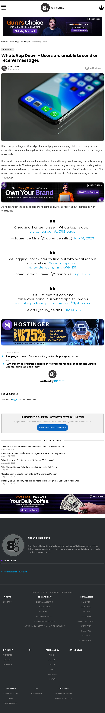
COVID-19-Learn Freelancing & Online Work (44, 626)
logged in (16, 399)
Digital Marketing (44, 602)
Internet (8, 650)
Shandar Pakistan (63, 698)
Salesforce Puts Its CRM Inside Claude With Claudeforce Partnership (32, 446)
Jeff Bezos (86, 616)
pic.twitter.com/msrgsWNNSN (52, 267)
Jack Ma (86, 611)
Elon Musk (86, 606)
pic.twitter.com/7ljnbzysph (67, 303)
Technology (52, 650)
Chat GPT (52, 659)
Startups (11, 689)
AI (30, 650)
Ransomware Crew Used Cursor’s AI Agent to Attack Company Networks (34, 453)
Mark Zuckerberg (86, 621)
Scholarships (10, 703)
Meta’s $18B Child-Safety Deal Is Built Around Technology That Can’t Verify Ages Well (40, 481)
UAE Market (44, 606)
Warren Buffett (86, 640)
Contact (7, 602)
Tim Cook (85, 635)
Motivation (86, 597)
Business (64, 689)
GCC (37, 689)
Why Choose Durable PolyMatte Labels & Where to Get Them (29, 467)
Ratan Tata (86, 626)
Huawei (52, 679)
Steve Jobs (86, 631)
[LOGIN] (101, 7)
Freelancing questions (44, 621)
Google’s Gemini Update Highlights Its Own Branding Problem (29, 474)
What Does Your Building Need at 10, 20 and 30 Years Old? (27, 460)
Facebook (7, 664)
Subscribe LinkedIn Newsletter (52, 427)
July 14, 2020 (83, 238)
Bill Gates (85, 602)
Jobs (10, 698)
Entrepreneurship (63, 693)
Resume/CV (44, 611)
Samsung (52, 674)
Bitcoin (7, 659)
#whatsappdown (63, 263)
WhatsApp (7, 655)
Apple (52, 669)
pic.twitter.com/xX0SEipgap (52, 231)
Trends (52, 664)
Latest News (75, 650)
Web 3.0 (52, 655)
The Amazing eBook (44, 616)
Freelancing (45, 597)
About (7, 597)
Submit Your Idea (10, 693)
